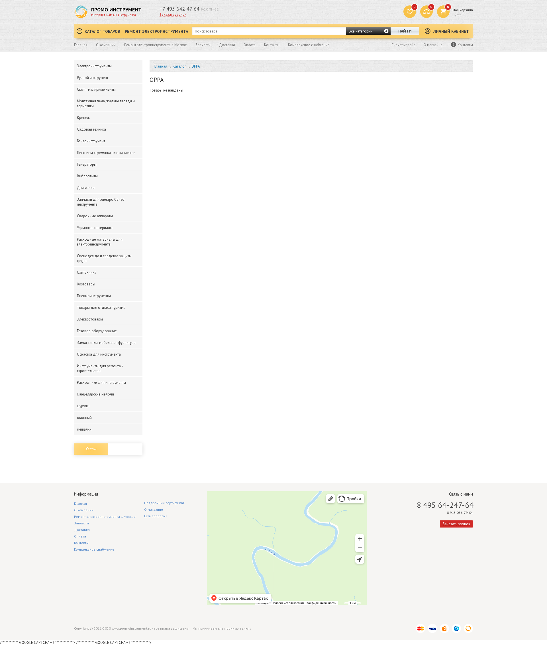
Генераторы (87, 164)
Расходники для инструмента (101, 382)
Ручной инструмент (92, 77)
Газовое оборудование (97, 330)
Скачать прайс (403, 44)
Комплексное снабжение (309, 44)
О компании (106, 44)
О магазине (433, 44)
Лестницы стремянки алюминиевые (106, 152)
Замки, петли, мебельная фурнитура (106, 342)
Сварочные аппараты (95, 216)
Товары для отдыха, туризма (101, 307)
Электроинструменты (94, 66)
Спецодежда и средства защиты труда (104, 258)
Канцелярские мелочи (95, 394)
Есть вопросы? (155, 516)
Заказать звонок (173, 14)
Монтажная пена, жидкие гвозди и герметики (106, 103)
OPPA (195, 66)
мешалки (84, 429)
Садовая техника (91, 129)
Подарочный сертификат (164, 503)
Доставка (227, 44)
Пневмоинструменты (94, 295)
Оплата (250, 44)
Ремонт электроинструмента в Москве (155, 44)
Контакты (271, 44)
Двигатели (86, 187)
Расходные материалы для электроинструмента (100, 242)
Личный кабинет (451, 31)
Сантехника (86, 272)
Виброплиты (87, 176)
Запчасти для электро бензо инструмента (100, 202)
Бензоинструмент (91, 141)
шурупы (83, 405)
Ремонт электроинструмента (156, 31)
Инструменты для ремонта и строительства (100, 368)
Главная (80, 44)
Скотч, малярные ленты (96, 89)
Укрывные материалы (95, 227)
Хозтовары (86, 284)
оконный (84, 417)
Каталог (179, 66)
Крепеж (83, 117)
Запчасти (203, 44)
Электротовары (90, 319)
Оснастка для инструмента (99, 354)
